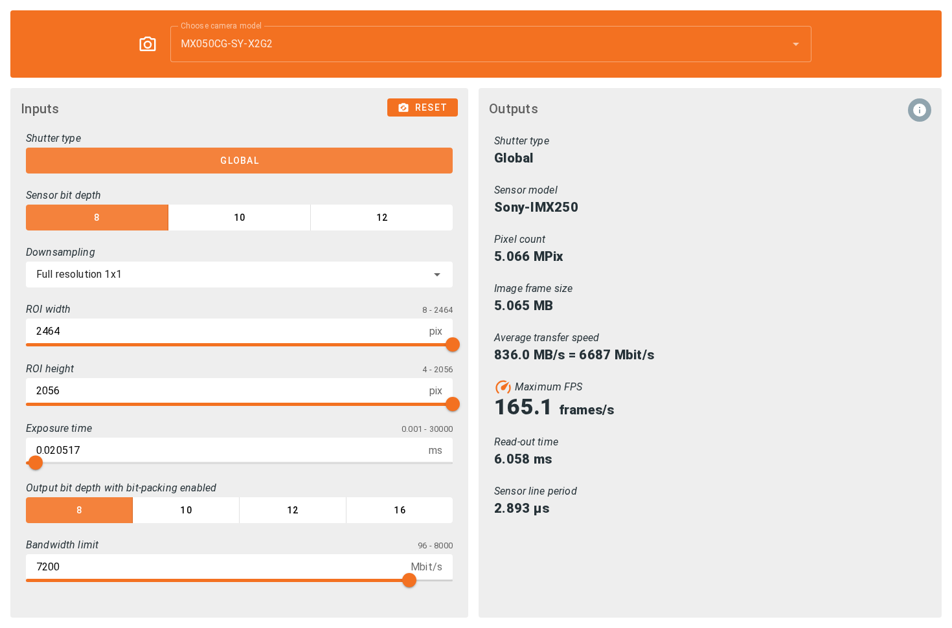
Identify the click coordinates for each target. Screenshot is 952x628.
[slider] (453, 344)
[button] (775, 44)
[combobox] (490, 44)
